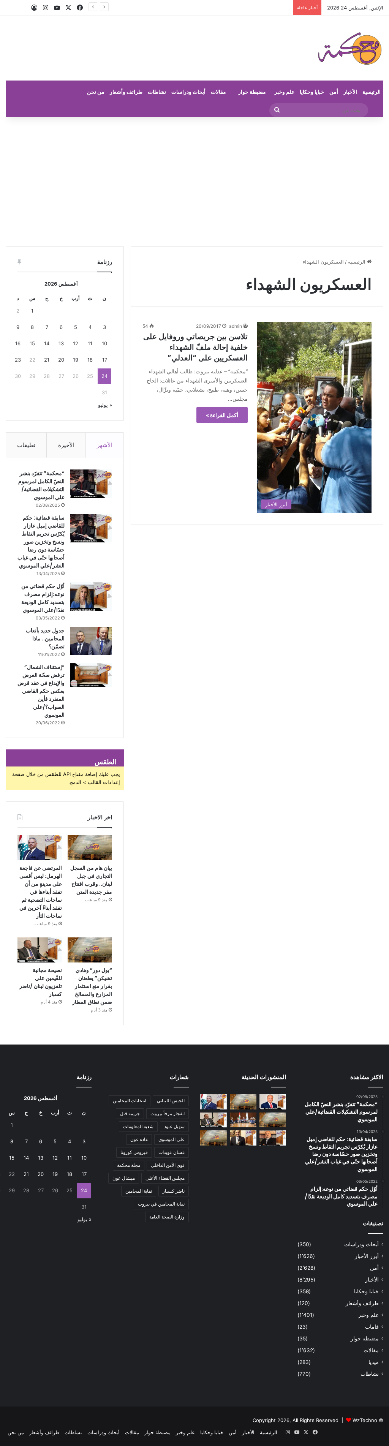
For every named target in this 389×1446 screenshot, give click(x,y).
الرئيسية (371, 91)
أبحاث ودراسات (188, 91)
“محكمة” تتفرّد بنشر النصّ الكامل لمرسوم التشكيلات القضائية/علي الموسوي (41, 485)
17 (104, 360)
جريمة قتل (130, 1113)
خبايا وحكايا (312, 91)
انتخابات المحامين (129, 1100)
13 (61, 343)
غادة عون (139, 1139)
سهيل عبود (174, 1126)
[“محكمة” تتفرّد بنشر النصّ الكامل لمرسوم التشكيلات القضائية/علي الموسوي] (91, 483)
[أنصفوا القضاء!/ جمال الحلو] (243, 1137)
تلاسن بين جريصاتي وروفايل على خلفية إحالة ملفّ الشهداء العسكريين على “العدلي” (195, 347)
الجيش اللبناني (171, 1100)
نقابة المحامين (138, 1191)
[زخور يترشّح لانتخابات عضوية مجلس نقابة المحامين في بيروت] (272, 1137)
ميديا (373, 1362)
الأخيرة (66, 445)
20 (61, 360)
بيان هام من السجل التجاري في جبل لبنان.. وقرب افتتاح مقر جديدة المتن (91, 880)
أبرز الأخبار (367, 1256)
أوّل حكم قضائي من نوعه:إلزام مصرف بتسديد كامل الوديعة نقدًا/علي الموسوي (43, 598)
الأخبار (350, 91)
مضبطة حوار (252, 91)
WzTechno (365, 1420)
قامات (372, 1327)
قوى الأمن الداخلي (168, 1165)
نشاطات (157, 91)
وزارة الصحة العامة (167, 1217)
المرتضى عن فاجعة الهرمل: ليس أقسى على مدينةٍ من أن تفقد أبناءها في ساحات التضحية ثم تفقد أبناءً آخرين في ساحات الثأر (40, 892)
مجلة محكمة (128, 1165)
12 (75, 343)
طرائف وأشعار (126, 91)
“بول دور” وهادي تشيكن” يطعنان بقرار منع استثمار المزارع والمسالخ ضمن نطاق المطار (92, 986)
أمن (333, 91)
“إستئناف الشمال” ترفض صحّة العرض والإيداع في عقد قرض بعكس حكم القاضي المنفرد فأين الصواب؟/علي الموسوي (41, 691)
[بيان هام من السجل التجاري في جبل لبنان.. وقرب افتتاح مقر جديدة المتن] (90, 847)
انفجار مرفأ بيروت (167, 1113)
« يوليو (105, 405)
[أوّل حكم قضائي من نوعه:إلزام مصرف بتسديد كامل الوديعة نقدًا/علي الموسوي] (91, 596)
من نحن (95, 91)
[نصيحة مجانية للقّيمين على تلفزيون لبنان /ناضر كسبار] (39, 949)
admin (235, 326)
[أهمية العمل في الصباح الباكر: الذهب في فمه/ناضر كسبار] (272, 1101)
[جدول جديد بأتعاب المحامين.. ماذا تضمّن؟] (91, 641)
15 (32, 343)
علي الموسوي (171, 1139)
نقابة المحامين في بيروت (161, 1204)
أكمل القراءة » (222, 415)
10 (104, 343)
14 (46, 343)
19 (75, 360)
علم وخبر (284, 91)
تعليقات (26, 445)
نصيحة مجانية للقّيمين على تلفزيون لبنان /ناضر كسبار (40, 982)
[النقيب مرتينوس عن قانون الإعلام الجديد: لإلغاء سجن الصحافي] (243, 1120)
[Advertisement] (194, 181)
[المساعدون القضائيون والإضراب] (213, 1137)
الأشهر (104, 445)
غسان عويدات (171, 1152)
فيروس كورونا (134, 1152)
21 (46, 360)
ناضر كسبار (174, 1191)
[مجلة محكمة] (349, 48)
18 (90, 360)
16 (18, 343)
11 (90, 343)
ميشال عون (123, 1178)
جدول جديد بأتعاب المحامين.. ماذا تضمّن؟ (45, 638)
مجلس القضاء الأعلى (165, 1178)
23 (18, 360)
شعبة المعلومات (138, 1126)
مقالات (218, 91)
